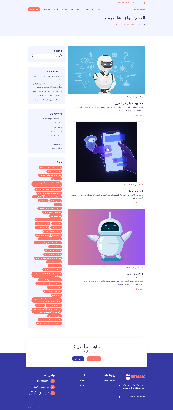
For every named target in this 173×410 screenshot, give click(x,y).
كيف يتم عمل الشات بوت (54, 262)
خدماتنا (98, 9)
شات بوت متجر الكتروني (42, 223)
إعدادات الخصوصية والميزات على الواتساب (48, 193)
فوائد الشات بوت (56, 235)
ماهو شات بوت (40, 305)
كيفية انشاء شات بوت (55, 246)
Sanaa (126, 267)
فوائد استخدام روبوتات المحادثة (52, 231)
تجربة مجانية (34, 9)
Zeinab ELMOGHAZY (121, 185)
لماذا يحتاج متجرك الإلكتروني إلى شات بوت (48, 283)
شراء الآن (78, 359)
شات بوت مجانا (135, 191)
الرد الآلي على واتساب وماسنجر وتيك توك (46, 100)
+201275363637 (122, 3)
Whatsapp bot (55, 135)
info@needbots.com (137, 3)
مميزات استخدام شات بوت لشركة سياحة (49, 323)
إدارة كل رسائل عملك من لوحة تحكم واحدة (46, 91)
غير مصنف (56, 144)
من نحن (82, 384)
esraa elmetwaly (123, 97)
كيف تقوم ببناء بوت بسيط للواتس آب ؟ (50, 239)
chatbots (57, 123)
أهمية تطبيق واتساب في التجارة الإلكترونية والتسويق (49, 184)
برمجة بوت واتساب (55, 201)
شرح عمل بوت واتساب (42, 227)
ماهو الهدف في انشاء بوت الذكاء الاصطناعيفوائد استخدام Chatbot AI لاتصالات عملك (47, 300)
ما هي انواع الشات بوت (54, 316)
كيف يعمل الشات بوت (54, 265)
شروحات (64, 9)
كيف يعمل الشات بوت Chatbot (52, 269)
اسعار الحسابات (88, 9)
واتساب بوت (56, 148)
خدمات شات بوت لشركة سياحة (51, 212)
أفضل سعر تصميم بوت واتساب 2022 (50, 167)
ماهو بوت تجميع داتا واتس (53, 305)
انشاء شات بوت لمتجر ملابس (52, 197)
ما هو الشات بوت (56, 295)
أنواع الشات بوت (56, 179)
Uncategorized (55, 131)
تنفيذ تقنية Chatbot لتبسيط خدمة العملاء (49, 208)
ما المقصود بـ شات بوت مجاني (52, 291)
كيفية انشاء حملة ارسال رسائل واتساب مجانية (47, 243)
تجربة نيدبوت (94, 359)
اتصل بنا (82, 380)
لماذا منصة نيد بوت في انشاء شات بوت (50, 280)
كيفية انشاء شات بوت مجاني (53, 250)
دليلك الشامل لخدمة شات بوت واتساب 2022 (48, 220)
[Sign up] (119, 397)
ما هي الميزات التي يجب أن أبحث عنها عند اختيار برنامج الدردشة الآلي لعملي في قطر (47, 310)
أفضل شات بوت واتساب (54, 171)
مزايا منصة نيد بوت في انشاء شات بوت (49, 319)
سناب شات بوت (56, 223)
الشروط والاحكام (109, 380)
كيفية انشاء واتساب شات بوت (52, 254)
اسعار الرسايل (75, 9)
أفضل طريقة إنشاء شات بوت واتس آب (49, 175)
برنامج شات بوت (43, 201)
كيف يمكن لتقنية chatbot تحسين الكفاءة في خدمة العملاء (48, 274)
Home (140, 24)
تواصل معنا (46, 9)
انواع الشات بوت (37, 197)
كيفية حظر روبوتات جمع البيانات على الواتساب (47, 258)
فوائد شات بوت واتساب (42, 235)
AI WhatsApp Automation (51, 119)
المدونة (55, 9)
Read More (139, 115)
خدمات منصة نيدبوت (55, 216)
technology (56, 127)
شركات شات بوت (134, 274)
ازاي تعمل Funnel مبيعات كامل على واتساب (45, 95)
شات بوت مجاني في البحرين (129, 103)
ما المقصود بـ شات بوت (54, 287)
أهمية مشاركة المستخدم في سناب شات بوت (48, 189)
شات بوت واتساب (56, 227)
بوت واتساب (57, 204)
